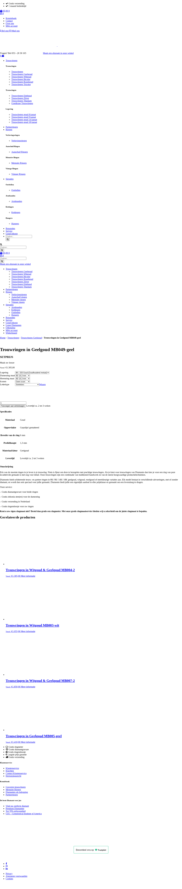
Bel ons (5, 31)
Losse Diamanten (13, 325)
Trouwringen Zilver (20, 98)
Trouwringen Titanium (21, 101)
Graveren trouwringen (16, 787)
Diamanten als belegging (17, 792)
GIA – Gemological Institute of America (24, 813)
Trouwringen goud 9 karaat (23, 117)
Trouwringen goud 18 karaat (24, 122)
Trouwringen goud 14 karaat (24, 119)
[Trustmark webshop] (36, 53)
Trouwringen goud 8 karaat (23, 114)
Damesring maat (7, 375)
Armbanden (16, 201)
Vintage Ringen (18, 174)
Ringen (9, 129)
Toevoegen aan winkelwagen (13, 406)
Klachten (10, 771)
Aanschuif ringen (19, 297)
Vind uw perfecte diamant (17, 806)
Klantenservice (12, 768)
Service (9, 231)
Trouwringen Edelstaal (21, 95)
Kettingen (15, 212)
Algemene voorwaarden (16, 876)
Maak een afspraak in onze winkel (58, 53)
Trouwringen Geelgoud (21, 74)
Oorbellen (15, 190)
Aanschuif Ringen (19, 152)
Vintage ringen (18, 302)
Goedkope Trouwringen (22, 103)
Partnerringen (12, 127)
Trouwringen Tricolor (21, 84)
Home (3, 338)
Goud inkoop (12, 233)
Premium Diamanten (15, 808)
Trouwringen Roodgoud (22, 82)
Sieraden (10, 179)
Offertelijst (10, 328)
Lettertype (4, 384)
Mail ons (15, 31)
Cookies (9, 878)
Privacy (9, 873)
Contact (9, 21)
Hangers (15, 223)
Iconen (3, 381)
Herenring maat (7, 378)
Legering (4, 372)
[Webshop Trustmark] (35, 842)
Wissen (42, 384)
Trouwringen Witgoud (21, 77)
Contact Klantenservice (16, 773)
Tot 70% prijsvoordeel (16, 811)
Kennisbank (11, 18)
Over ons (10, 23)
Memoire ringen (18, 299)
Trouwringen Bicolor (20, 79)
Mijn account (11, 26)
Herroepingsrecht (13, 776)
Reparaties (10, 228)
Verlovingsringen (19, 140)
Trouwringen (11, 60)
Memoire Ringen (19, 163)
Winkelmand (11, 333)
